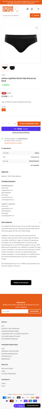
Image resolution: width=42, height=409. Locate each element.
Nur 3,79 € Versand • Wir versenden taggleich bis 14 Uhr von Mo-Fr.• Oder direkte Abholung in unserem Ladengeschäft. (21, 2)
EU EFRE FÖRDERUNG (8, 374)
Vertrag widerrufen (32, 405)
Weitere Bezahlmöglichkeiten (21, 132)
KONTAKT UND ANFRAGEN (10, 328)
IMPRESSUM (5, 359)
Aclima (3, 75)
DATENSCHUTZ (6, 356)
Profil (3, 386)
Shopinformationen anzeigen (13, 143)
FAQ (2, 326)
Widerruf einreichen (21, 283)
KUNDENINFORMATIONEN (10, 331)
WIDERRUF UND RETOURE (10, 351)
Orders (3, 383)
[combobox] (21, 15)
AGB (2, 349)
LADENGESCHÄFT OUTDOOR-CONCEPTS (15, 334)
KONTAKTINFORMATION (9, 354)
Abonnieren (34, 311)
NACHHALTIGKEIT (7, 368)
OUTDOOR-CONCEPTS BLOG (10, 336)
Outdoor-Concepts (17, 394)
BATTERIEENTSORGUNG (9, 339)
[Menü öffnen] (38, 9)
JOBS (3, 371)
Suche (36, 15)
